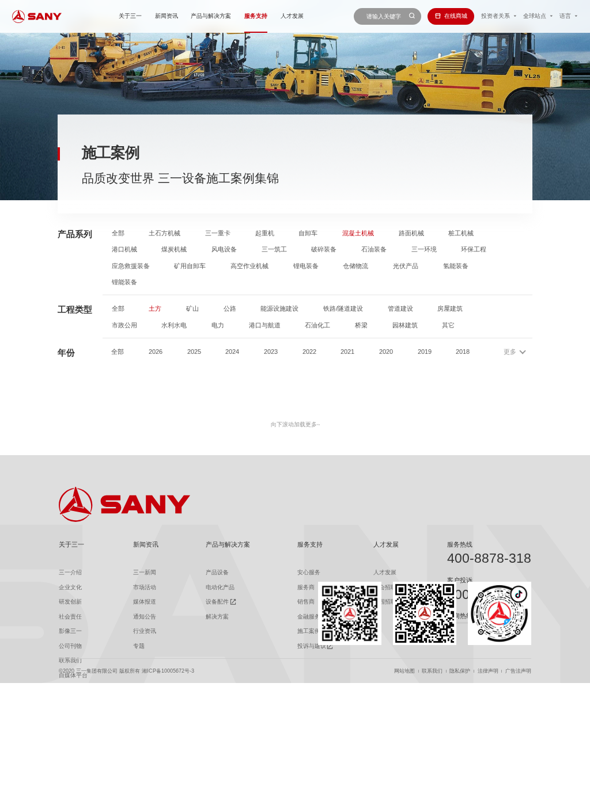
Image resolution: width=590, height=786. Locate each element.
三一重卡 (217, 233)
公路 (230, 309)
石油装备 (374, 249)
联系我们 (432, 671)
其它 (448, 325)
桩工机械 (461, 233)
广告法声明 (518, 671)
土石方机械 (164, 233)
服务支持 (255, 16)
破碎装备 (323, 249)
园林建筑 (405, 325)
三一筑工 (274, 249)
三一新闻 (144, 572)
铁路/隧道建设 (343, 309)
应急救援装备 (131, 266)
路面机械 (411, 233)
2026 (155, 352)
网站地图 (404, 671)
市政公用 (124, 325)
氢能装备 (455, 266)
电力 (217, 325)
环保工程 (473, 249)
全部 (118, 233)
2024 (232, 352)
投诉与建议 (311, 646)
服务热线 (459, 544)
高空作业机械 (249, 266)
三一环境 (424, 249)
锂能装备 (124, 282)
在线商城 (455, 16)
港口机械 (124, 249)
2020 (386, 352)
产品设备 (217, 572)
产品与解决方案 (211, 16)
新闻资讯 (166, 16)
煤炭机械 (174, 249)
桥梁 (361, 325)
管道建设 (400, 309)
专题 (139, 646)
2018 (463, 352)
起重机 (264, 233)
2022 (309, 352)
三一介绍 (70, 572)
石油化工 (317, 325)
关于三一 (130, 16)
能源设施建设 (279, 309)
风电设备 (224, 249)
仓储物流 (355, 266)
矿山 (192, 309)
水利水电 (174, 325)
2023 (271, 352)
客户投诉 (459, 580)
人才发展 (292, 16)
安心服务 (308, 572)
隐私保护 (459, 671)
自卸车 (307, 233)
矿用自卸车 (190, 266)
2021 (347, 352)
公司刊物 (70, 646)
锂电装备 (306, 266)
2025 (194, 352)
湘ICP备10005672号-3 (168, 671)
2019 (425, 352)
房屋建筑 (450, 309)
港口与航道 (265, 325)
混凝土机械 (358, 233)
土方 (155, 309)
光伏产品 (405, 266)
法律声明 (488, 671)
